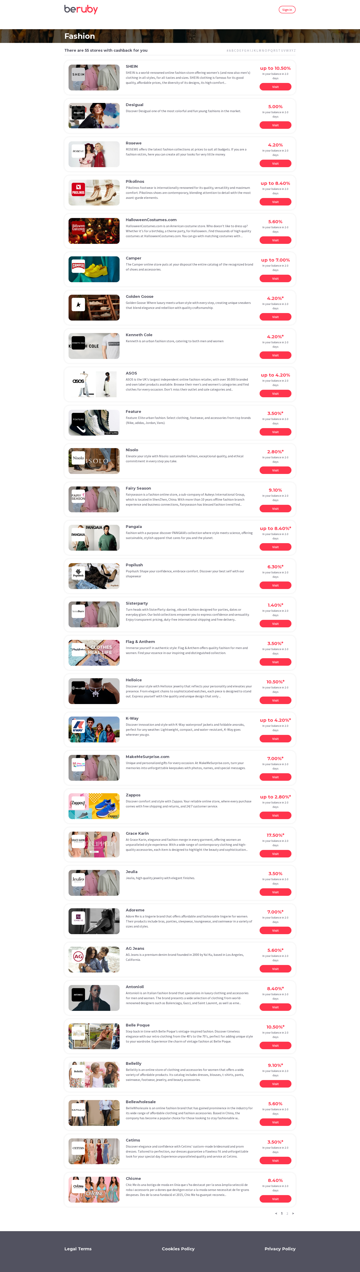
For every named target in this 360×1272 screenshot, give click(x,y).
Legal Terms (78, 1248)
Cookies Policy (178, 1248)
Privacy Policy (280, 1248)
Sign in (287, 10)
